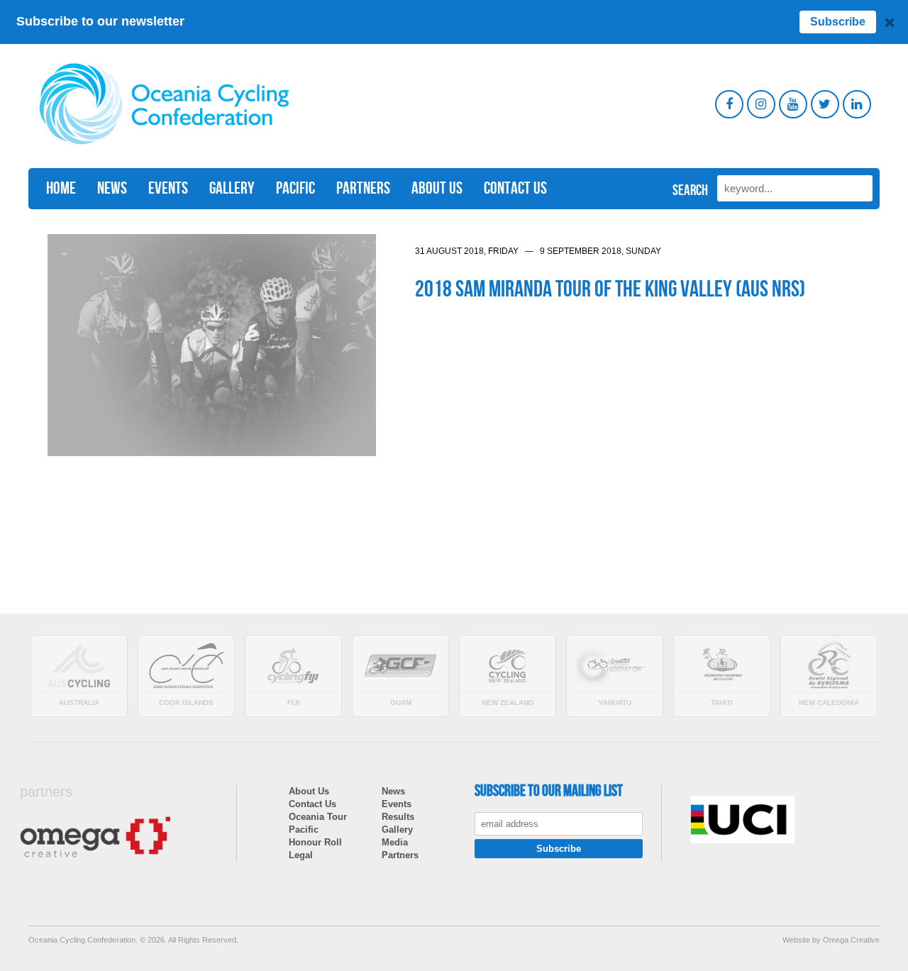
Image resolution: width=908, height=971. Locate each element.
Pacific (295, 188)
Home (61, 188)
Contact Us (515, 188)
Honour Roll (315, 842)
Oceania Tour (318, 816)
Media (395, 842)
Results (398, 816)
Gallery (232, 188)
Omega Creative (851, 940)
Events (168, 188)
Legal (301, 855)
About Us (437, 188)
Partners (363, 188)
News (112, 188)
